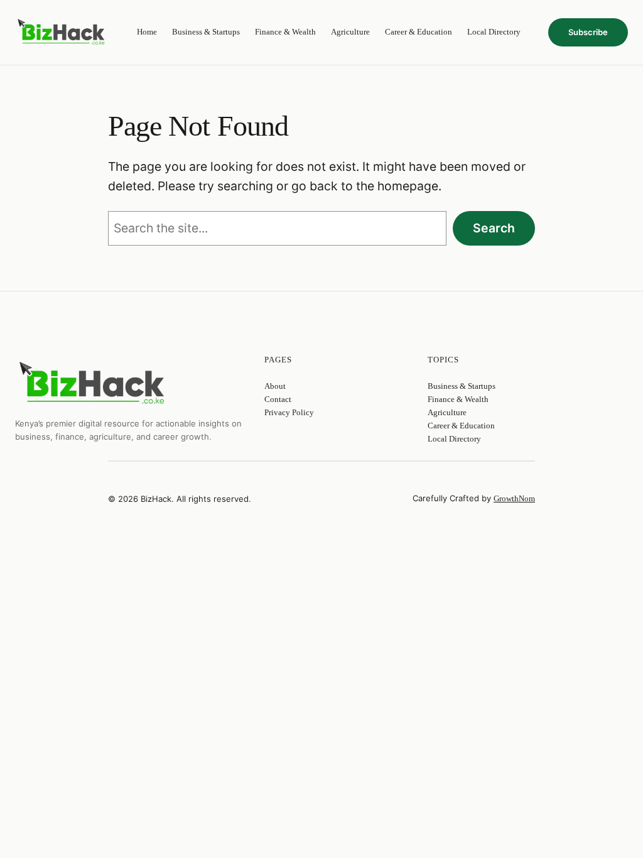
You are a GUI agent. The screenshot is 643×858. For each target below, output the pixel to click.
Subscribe (588, 32)
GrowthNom (514, 498)
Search (494, 228)
